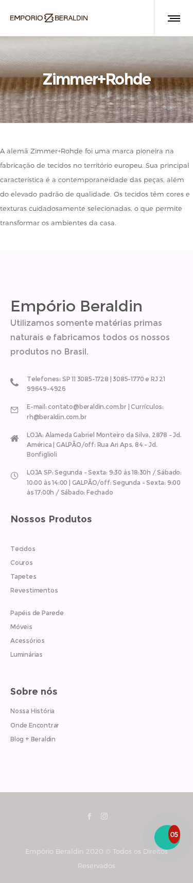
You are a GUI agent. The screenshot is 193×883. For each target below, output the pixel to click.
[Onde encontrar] (96, 443)
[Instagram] (104, 816)
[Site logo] (48, 18)
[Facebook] (89, 816)
